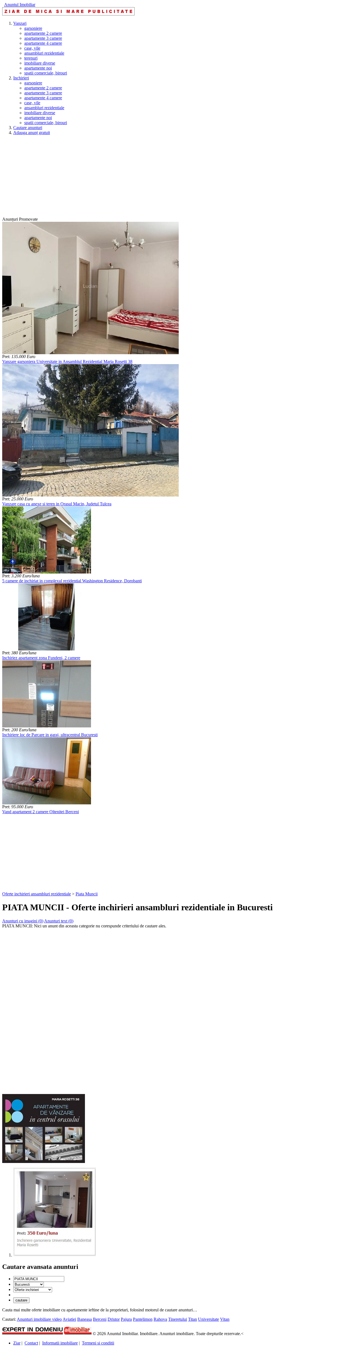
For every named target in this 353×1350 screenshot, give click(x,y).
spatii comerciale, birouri (45, 73)
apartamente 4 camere (43, 43)
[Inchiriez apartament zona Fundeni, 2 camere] (46, 649)
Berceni (99, 1319)
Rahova (160, 1319)
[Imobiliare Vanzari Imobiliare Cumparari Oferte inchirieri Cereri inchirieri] (32, 1289)
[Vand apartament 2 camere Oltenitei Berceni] (46, 803)
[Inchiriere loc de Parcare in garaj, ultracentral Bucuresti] (46, 726)
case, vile (32, 48)
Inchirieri (21, 78)
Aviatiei (69, 1319)
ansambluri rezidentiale (44, 53)
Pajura (126, 1319)
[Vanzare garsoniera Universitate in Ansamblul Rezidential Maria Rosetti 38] (90, 352)
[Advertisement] (167, 178)
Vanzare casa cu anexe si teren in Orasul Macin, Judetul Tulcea (56, 503)
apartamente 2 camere (43, 33)
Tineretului (177, 1319)
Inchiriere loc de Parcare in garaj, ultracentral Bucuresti (50, 734)
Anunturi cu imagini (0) (22, 921)
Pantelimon (143, 1319)
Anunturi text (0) (58, 921)
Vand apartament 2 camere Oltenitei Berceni (40, 811)
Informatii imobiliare (60, 1343)
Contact (31, 1343)
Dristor (114, 1319)
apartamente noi (38, 68)
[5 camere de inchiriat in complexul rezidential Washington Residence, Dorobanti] (46, 572)
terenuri (31, 58)
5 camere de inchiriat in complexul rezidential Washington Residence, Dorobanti (72, 580)
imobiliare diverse (39, 63)
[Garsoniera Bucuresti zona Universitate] (54, 1255)
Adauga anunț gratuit (31, 132)
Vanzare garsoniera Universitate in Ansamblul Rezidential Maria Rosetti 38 (67, 361)
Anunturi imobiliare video (39, 1319)
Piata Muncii (87, 894)
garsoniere (33, 28)
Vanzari (19, 23)
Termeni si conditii (98, 1343)
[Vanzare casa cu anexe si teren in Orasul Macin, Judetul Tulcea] (90, 495)
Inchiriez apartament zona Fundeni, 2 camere (41, 657)
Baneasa (84, 1319)
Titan (192, 1319)
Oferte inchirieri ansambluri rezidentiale (36, 894)
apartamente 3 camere (43, 38)
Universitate (208, 1319)
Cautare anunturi (27, 127)
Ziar (16, 1343)
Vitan (224, 1319)
